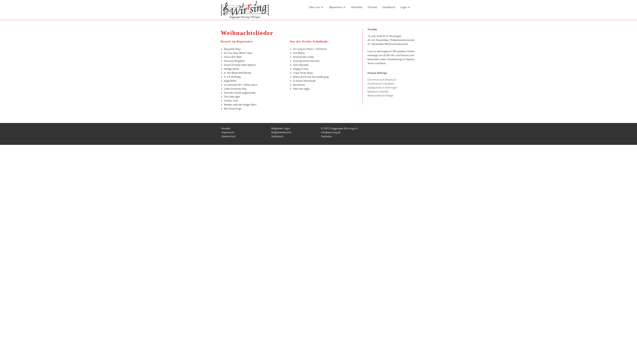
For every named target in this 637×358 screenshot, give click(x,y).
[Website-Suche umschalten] (417, 7)
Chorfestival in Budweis (380, 83)
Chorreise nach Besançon (381, 79)
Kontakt (225, 128)
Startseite (326, 136)
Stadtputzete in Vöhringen (382, 87)
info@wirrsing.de (330, 132)
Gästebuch (277, 136)
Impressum (227, 132)
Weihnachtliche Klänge (380, 95)
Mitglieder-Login (280, 128)
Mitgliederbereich (281, 132)
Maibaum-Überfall (377, 91)
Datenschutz (228, 136)
